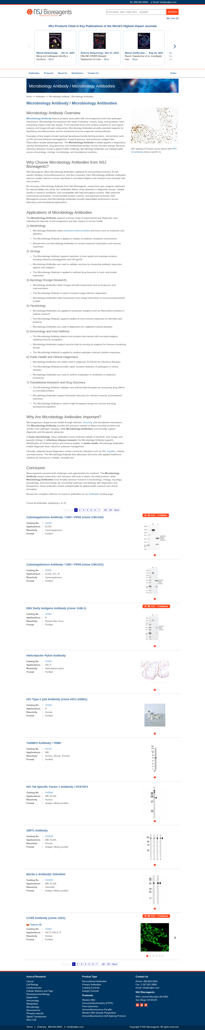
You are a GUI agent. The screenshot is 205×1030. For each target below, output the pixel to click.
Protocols (48, 73)
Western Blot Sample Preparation (99, 1012)
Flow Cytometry (90, 1006)
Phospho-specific (35, 1013)
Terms (29, 1027)
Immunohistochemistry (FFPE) (97, 1003)
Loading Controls (90, 987)
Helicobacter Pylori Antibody (46, 655)
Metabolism (32, 1003)
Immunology (32, 1000)
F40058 (49, 792)
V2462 (48, 929)
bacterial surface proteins (77, 230)
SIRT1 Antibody (37, 830)
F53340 (49, 836)
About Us (62, 73)
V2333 (48, 570)
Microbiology (32, 1007)
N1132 (48, 749)
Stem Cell (31, 1019)
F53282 (49, 880)
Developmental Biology (38, 994)
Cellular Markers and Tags (39, 991)
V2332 (48, 523)
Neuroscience (33, 1010)
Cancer (30, 981)
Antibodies (34, 73)
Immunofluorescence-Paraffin (97, 1009)
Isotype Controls (90, 991)
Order (173, 73)
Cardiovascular (34, 987)
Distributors (77, 73)
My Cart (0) (173, 18)
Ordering (41, 1027)
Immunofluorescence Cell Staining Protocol (104, 1016)
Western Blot (88, 1000)
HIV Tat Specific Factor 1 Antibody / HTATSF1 (57, 786)
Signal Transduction (36, 1016)
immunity (87, 422)
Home (29, 96)
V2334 (48, 614)
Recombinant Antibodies (94, 981)
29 (110, 510)
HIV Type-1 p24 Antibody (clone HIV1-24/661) (56, 699)
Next (116, 510)
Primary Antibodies (91, 984)
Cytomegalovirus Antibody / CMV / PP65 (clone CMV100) (64, 517)
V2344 (48, 705)
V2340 (48, 661)
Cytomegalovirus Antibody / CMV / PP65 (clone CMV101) (64, 564)
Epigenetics (32, 997)
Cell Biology (32, 984)
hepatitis (111, 451)
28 (105, 510)
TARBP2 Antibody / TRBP (43, 743)
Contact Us (93, 73)
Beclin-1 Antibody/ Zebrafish (45, 874)
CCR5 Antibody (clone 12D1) (45, 918)
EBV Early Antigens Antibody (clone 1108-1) (56, 608)
